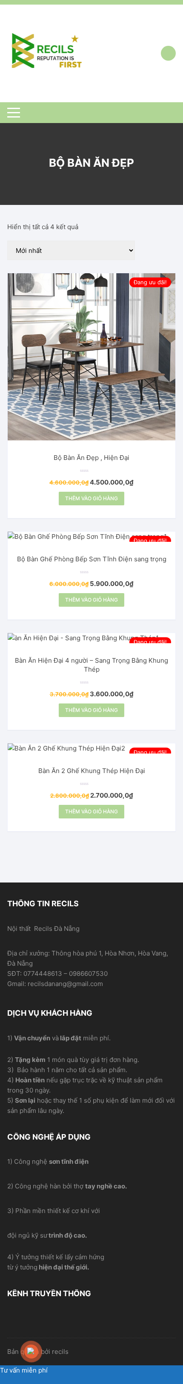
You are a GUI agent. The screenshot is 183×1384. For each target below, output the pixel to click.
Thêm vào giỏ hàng (91, 498)
